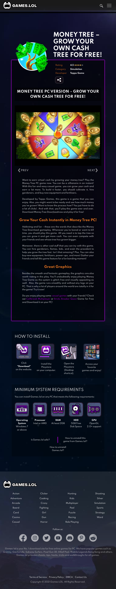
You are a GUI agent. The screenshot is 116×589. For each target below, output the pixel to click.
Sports (100, 508)
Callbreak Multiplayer (38, 299)
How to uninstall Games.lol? (58, 448)
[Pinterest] (81, 538)
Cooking (44, 498)
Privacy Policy (56, 577)
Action (16, 494)
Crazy (44, 503)
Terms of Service (38, 577)
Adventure (16, 498)
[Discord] (70, 538)
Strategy (100, 513)
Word (100, 517)
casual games (59, 296)
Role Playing (72, 522)
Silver (100, 498)
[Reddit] (93, 538)
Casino (16, 517)
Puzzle (72, 513)
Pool (72, 508)
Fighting (44, 508)
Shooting (100, 494)
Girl (44, 513)
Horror (44, 522)
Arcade (16, 503)
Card (16, 513)
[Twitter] (46, 538)
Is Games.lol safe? (40, 440)
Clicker (44, 494)
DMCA (69, 577)
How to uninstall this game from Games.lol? (75, 439)
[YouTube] (58, 538)
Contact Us (81, 577)
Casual (16, 522)
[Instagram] (35, 538)
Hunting (72, 494)
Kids (72, 498)
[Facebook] (23, 538)
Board (16, 508)
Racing (72, 517)
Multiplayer (72, 503)
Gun (44, 517)
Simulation (76, 69)
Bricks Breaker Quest (65, 299)
